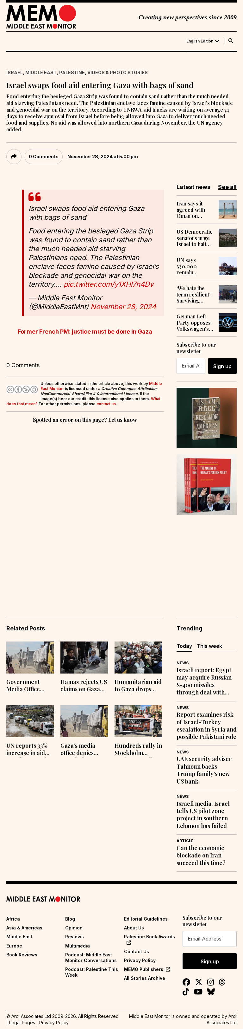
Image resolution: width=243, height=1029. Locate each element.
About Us (134, 927)
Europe (14, 945)
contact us (106, 403)
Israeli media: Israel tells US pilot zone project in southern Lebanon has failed (203, 815)
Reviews (74, 936)
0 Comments (44, 156)
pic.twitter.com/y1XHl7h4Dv (108, 284)
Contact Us (136, 951)
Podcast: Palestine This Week (91, 972)
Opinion (74, 927)
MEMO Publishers (143, 969)
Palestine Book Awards (149, 936)
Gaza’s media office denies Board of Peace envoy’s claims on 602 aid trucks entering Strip (83, 750)
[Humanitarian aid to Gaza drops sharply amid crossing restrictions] (138, 657)
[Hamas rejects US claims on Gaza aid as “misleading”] (84, 657)
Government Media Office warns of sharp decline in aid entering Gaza (26, 686)
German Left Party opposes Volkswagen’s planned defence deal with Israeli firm (194, 322)
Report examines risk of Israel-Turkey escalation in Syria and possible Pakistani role (207, 725)
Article (185, 840)
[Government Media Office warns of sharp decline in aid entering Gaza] (30, 657)
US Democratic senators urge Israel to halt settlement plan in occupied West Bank (195, 238)
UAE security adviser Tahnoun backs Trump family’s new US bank (204, 770)
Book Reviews (21, 954)
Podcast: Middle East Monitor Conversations (91, 957)
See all (227, 187)
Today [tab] (184, 646)
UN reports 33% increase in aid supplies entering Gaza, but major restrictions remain (29, 750)
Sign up (222, 366)
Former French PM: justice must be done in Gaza (85, 331)
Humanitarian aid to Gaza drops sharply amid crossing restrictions (138, 686)
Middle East (41, 72)
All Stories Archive (144, 978)
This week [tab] (209, 646)
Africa (13, 919)
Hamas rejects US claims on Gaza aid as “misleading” (83, 686)
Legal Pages (22, 1022)
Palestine (72, 72)
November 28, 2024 (123, 307)
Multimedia (77, 945)
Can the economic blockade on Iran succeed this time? (201, 855)
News (183, 663)
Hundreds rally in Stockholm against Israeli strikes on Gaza (138, 750)
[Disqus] (85, 511)
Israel (14, 72)
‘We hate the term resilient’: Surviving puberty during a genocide (194, 294)
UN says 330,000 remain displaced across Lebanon (188, 266)
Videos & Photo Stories (117, 72)
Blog (70, 919)
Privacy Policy (140, 960)
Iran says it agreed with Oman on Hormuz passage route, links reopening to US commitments (195, 209)
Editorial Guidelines (146, 919)
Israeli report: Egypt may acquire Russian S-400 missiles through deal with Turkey (204, 681)
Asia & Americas (24, 927)
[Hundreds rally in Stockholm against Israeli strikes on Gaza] (138, 721)
